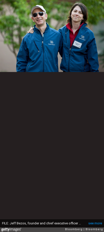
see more (95, 223)
